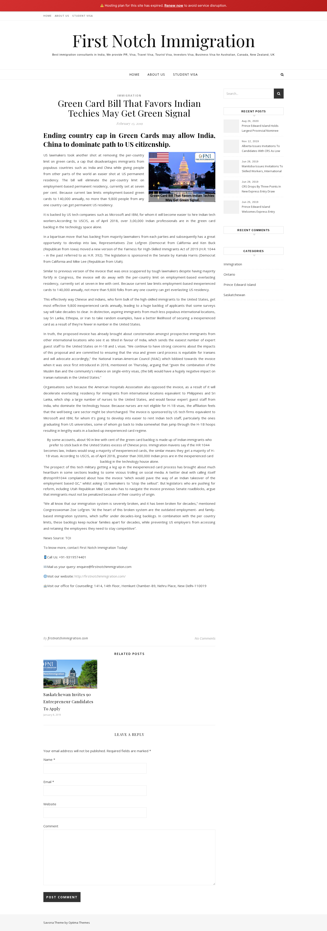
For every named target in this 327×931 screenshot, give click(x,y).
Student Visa (82, 15)
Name (49, 759)
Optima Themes (79, 923)
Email (48, 782)
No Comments (205, 638)
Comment (50, 826)
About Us (62, 15)
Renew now (173, 5)
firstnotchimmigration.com (68, 638)
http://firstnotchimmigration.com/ (100, 576)
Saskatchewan (234, 295)
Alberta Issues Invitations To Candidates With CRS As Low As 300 (261, 149)
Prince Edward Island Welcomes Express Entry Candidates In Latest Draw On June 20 (262, 209)
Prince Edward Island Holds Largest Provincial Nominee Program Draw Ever (260, 128)
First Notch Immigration (163, 40)
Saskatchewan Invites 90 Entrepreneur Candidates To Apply (68, 701)
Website (49, 804)
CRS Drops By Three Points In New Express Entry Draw (261, 188)
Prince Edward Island (240, 284)
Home (47, 15)
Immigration (129, 95)
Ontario (229, 274)
